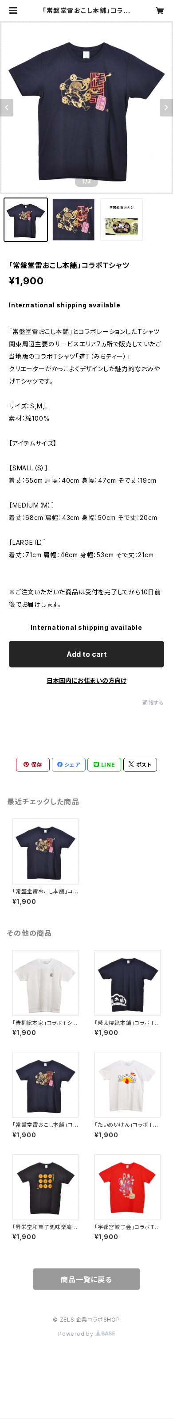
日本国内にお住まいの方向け (86, 680)
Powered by (76, 1333)
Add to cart (87, 654)
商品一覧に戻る (86, 1279)
